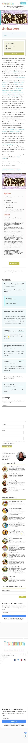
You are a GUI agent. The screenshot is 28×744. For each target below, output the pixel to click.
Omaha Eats (5, 655)
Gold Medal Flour (12, 129)
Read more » (5, 459)
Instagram (24, 660)
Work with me (11, 655)
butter (13, 271)
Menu (23, 3)
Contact (21, 650)
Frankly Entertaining (14, 96)
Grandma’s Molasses (14, 131)
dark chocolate (18, 271)
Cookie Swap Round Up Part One (11, 169)
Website (4, 436)
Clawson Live (15, 92)
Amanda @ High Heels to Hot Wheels (14, 346)
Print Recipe (15, 263)
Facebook (15, 660)
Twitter (18, 660)
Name (4, 424)
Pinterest (21, 660)
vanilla (11, 273)
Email (3, 430)
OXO (6, 129)
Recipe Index (8, 650)
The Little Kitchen (20, 77)
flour (6, 273)
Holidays (5, 35)
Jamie (8, 298)
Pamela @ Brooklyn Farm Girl (14, 284)
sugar (8, 273)
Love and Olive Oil (14, 72)
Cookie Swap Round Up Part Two (11, 171)
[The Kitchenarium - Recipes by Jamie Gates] (8, 3)
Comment (4, 405)
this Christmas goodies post (9, 144)
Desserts (19, 33)
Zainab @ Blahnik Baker (12, 311)
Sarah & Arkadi (9, 385)
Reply (20, 284)
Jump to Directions (14, 53)
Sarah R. (7, 361)
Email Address (6, 590)
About (16, 650)
